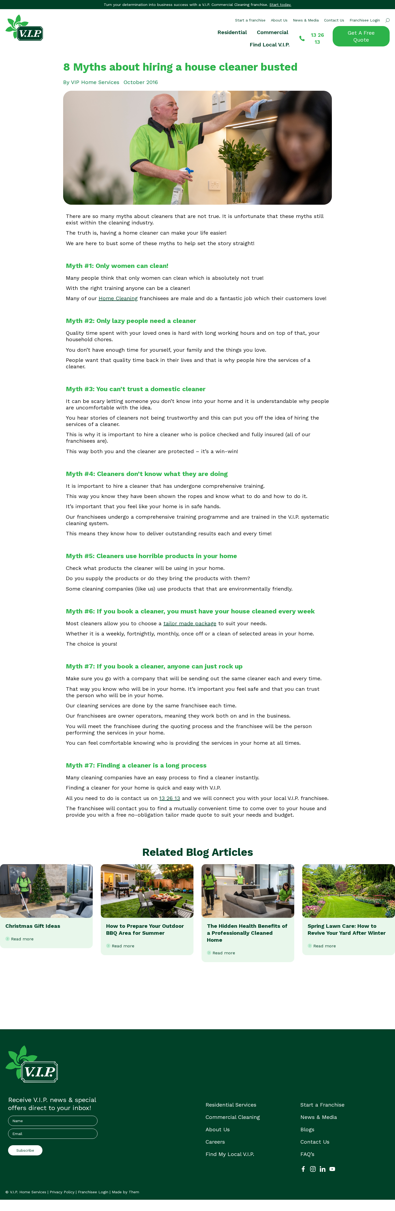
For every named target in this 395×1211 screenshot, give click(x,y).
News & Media (306, 20)
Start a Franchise (322, 1104)
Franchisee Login (365, 20)
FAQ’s (307, 1154)
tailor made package (189, 623)
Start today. (280, 4)
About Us (279, 20)
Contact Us (334, 20)
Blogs (307, 1129)
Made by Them (125, 1192)
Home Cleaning (118, 298)
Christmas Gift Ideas (32, 926)
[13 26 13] (302, 38)
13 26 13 (169, 798)
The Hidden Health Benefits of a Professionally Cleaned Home (247, 933)
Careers (215, 1142)
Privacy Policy (62, 1192)
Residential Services (231, 1104)
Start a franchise (250, 20)
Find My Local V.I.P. (230, 1154)
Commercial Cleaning (233, 1117)
